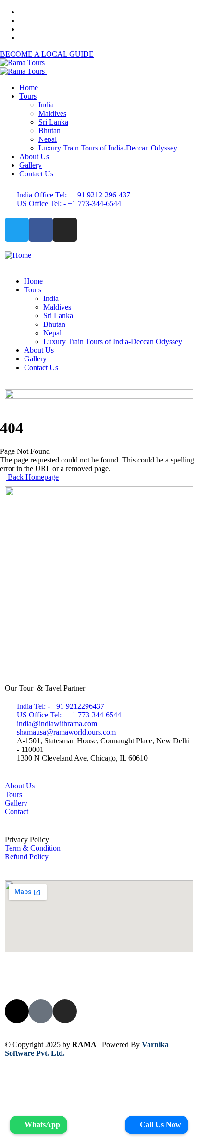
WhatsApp (41, 1125)
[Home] (18, 255)
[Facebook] (41, 230)
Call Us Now (159, 1125)
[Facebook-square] (41, 1011)
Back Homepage (32, 477)
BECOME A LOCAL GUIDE (47, 54)
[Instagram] (65, 230)
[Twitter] (17, 230)
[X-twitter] (17, 1011)
